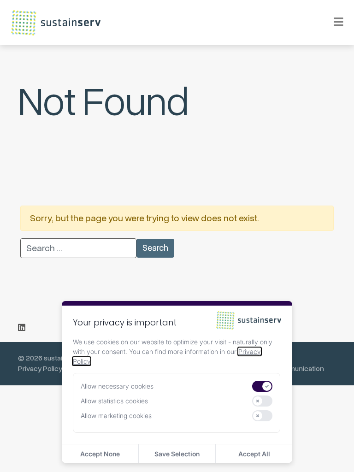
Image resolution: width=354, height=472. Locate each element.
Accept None (100, 454)
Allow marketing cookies (116, 415)
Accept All (254, 454)
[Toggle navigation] (332, 23)
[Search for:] (78, 248)
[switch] (262, 386)
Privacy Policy (40, 369)
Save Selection (177, 454)
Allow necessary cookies (117, 386)
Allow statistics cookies (114, 401)
